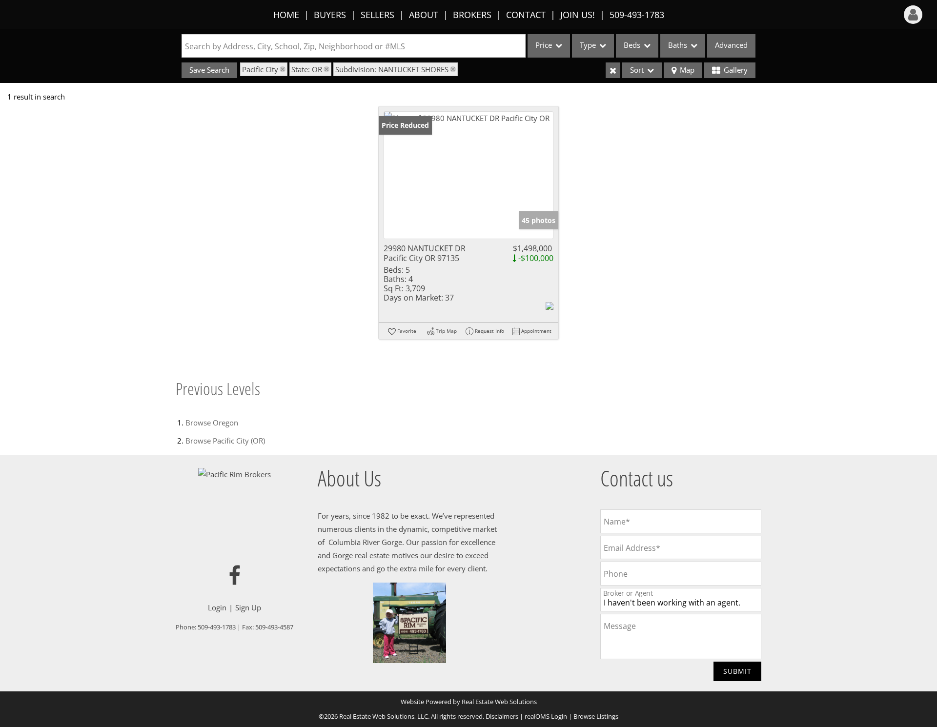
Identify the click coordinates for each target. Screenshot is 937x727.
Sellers (377, 14)
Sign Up (248, 607)
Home (286, 14)
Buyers (330, 14)
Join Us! (577, 14)
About (423, 14)
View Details (469, 175)
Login (217, 607)
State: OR (306, 69)
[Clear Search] (613, 70)
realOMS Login (546, 716)
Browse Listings (595, 716)
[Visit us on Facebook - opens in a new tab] (234, 576)
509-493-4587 (274, 627)
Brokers (472, 14)
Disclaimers (502, 716)
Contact (526, 14)
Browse (211, 422)
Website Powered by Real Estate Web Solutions (469, 701)
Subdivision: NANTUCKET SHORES (391, 69)
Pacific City (260, 69)
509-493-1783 (637, 14)
